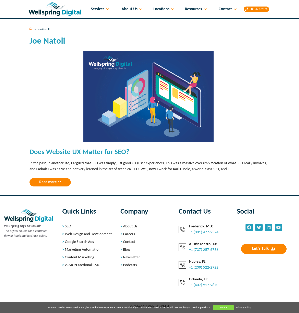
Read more (48, 182)
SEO (68, 226)
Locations (161, 9)
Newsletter (131, 257)
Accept (223, 307)
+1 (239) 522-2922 (203, 268)
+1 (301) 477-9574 (203, 232)
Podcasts (130, 265)
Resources (193, 9)
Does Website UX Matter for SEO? (79, 152)
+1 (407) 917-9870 (203, 285)
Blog (126, 250)
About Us (129, 9)
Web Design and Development (88, 234)
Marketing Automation (82, 250)
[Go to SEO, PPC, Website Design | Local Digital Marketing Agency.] (31, 29)
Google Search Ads (79, 242)
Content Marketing (79, 257)
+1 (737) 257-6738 (203, 250)
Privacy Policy (243, 307)
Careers (129, 234)
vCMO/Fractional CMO (82, 265)
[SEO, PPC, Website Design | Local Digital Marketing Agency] (55, 9)
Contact (225, 9)
